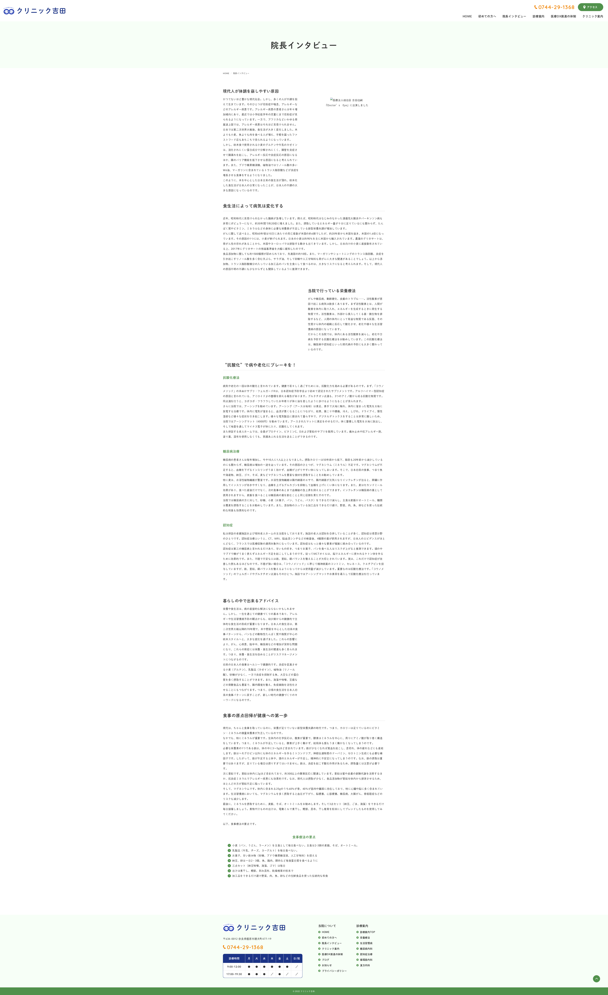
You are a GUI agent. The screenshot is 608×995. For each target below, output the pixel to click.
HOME (467, 16)
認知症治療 (366, 954)
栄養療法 (365, 937)
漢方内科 (365, 965)
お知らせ (327, 965)
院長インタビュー (514, 16)
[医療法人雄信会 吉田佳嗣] (346, 100)
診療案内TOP (367, 932)
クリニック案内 (592, 16)
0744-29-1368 (556, 7)
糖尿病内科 (366, 948)
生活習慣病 (366, 943)
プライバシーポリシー (334, 970)
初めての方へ (487, 16)
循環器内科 (366, 959)
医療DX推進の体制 (563, 16)
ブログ (325, 959)
